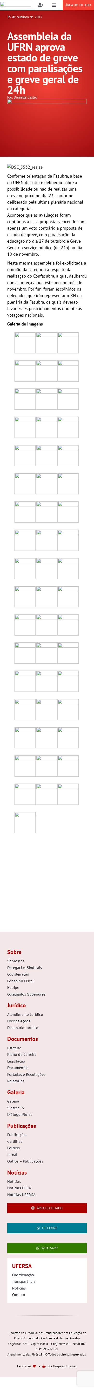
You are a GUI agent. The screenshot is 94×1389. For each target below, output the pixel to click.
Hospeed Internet (65, 1366)
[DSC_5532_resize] (47, 101)
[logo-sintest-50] (15, 4)
